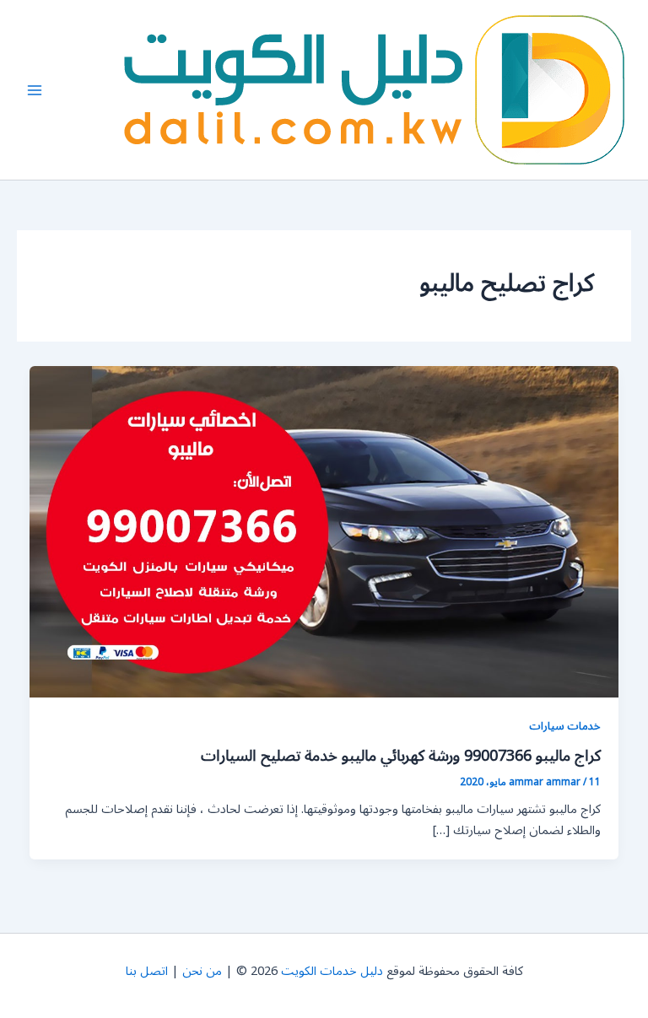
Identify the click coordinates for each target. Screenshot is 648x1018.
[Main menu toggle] (34, 90)
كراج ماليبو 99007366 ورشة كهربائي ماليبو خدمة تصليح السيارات (401, 756)
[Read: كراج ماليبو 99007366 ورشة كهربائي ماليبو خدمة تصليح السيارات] (324, 532)
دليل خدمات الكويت (332, 971)
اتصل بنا (147, 971)
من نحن (202, 971)
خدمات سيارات (565, 725)
